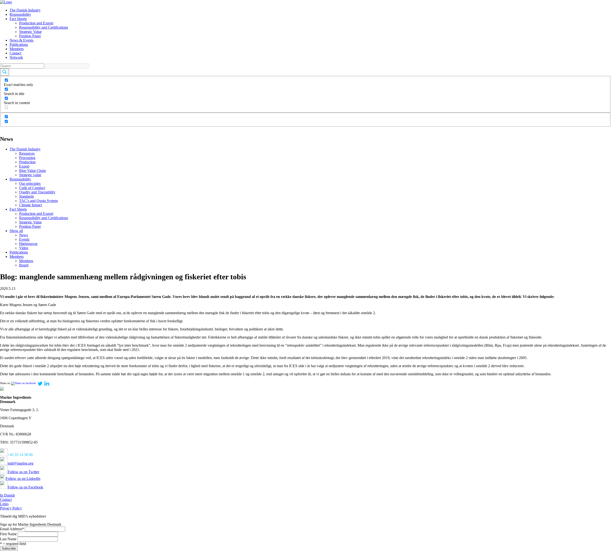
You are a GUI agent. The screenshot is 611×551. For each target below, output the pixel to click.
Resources (27, 153)
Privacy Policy (11, 508)
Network (16, 57)
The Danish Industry (25, 10)
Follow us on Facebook (25, 487)
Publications (19, 44)
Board (23, 265)
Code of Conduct (32, 188)
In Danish (7, 495)
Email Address (12, 529)
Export (24, 166)
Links (4, 504)
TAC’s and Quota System (38, 201)
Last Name (8, 539)
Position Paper (30, 36)
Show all (16, 231)
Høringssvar (28, 244)
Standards (26, 196)
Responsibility (20, 14)
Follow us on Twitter (23, 472)
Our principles (30, 183)
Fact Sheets (18, 19)
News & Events (21, 40)
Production (27, 162)
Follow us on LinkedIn (23, 479)
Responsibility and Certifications (43, 27)
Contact (15, 53)
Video (23, 248)
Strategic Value (30, 32)
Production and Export (36, 23)
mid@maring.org (20, 463)
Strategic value (30, 175)
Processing (27, 158)
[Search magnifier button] (4, 72)
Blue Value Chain (32, 171)
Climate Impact (30, 205)
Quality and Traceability (37, 192)
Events (24, 239)
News (23, 235)
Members (17, 49)
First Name (8, 534)
